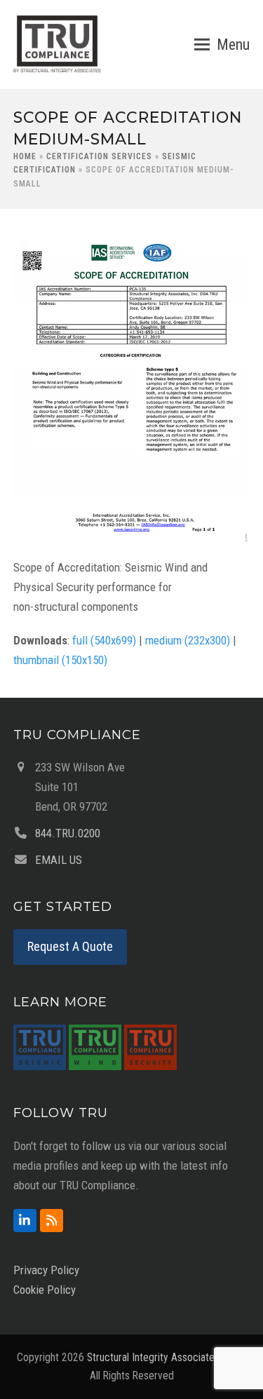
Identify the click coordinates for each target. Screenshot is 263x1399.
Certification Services (99, 156)
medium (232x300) (187, 640)
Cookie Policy (44, 1290)
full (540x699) (104, 640)
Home (24, 156)
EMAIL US (58, 860)
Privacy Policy (46, 1270)
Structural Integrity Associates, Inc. (163, 1357)
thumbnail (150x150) (60, 660)
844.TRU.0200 (67, 833)
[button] (222, 45)
